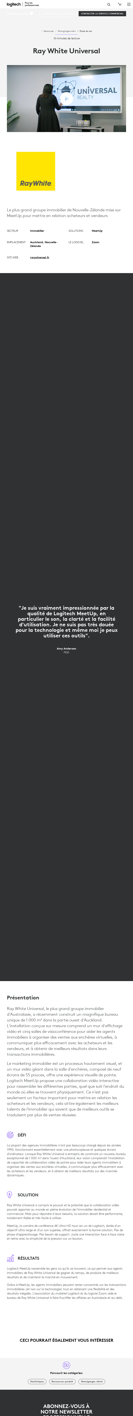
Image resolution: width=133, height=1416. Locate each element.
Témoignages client (67, 31)
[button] (20, 13)
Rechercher (108, 4)
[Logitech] (25, 4)
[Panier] (119, 4)
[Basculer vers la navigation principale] (129, 4)
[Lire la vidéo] (66, 98)
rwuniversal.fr (39, 257)
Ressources (49, 31)
